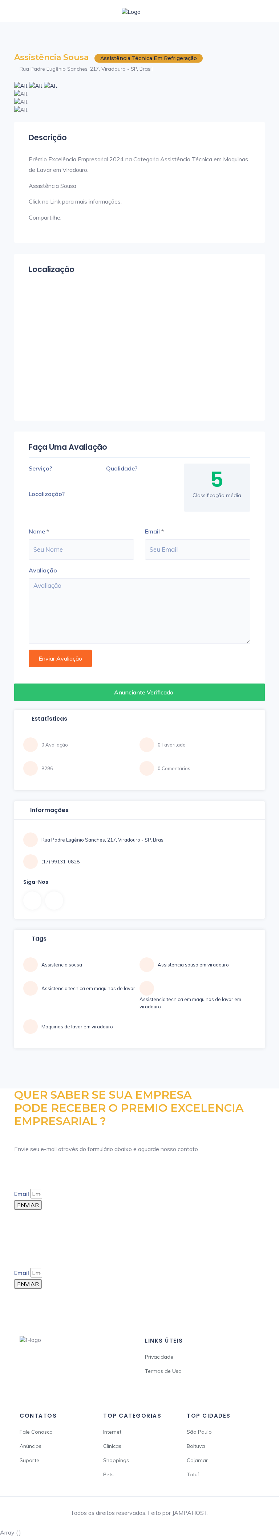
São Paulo (199, 1432)
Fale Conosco (36, 1432)
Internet (112, 1432)
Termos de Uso (163, 1371)
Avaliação (43, 570)
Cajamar (197, 1460)
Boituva (196, 1446)
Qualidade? (121, 468)
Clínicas (112, 1446)
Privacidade (159, 1357)
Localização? (47, 493)
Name (37, 531)
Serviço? (40, 468)
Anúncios (30, 1446)
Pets (108, 1474)
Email (152, 531)
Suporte (29, 1460)
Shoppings (116, 1460)
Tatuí (193, 1474)
